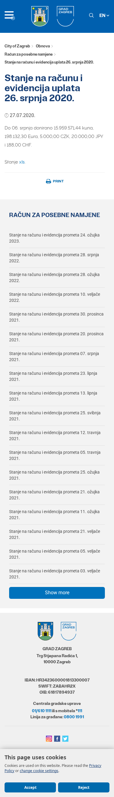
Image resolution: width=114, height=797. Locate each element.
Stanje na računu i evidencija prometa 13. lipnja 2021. (53, 396)
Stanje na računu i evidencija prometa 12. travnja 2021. (55, 435)
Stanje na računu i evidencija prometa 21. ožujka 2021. (54, 494)
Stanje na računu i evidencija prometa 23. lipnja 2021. (53, 376)
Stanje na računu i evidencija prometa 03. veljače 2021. (54, 573)
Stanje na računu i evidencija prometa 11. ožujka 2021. (54, 514)
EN (102, 15)
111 (80, 710)
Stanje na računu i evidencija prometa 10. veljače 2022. (54, 297)
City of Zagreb (17, 46)
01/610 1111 (41, 710)
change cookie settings (39, 770)
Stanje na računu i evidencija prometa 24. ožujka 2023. (54, 238)
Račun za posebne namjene (29, 54)
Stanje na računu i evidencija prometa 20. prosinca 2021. (56, 336)
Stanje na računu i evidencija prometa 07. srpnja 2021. (54, 356)
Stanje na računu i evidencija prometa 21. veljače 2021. (54, 534)
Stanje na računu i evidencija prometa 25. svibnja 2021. (55, 415)
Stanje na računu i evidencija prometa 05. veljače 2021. (54, 554)
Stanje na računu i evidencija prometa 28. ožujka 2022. (54, 277)
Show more (57, 592)
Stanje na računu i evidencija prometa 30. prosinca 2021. (56, 317)
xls (22, 162)
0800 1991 (74, 716)
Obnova (43, 46)
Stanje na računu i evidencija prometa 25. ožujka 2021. (54, 475)
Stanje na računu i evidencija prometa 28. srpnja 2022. (54, 257)
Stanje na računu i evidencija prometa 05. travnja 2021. (55, 455)
